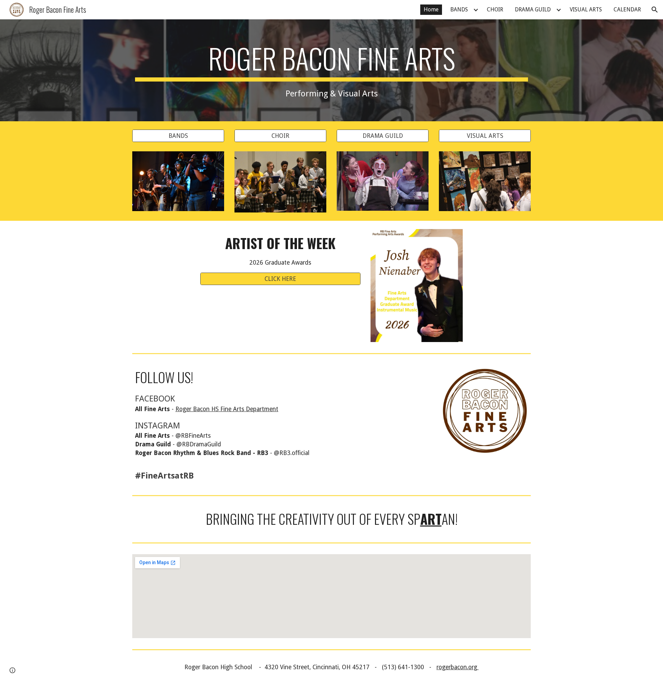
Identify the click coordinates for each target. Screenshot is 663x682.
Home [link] (431, 9)
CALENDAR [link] (627, 9)
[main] (331, 70)
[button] (654, 9)
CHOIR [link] (495, 9)
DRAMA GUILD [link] (533, 9)
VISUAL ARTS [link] (586, 9)
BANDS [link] (459, 9)
